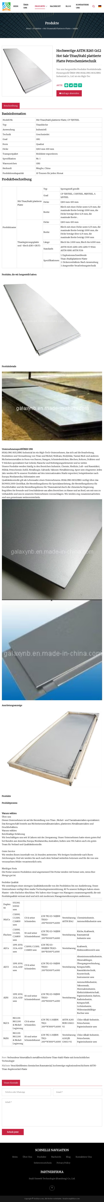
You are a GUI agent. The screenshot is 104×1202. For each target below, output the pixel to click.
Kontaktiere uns (82, 6)
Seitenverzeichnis (43, 1163)
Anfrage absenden (70, 93)
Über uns (25, 6)
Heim (15, 6)
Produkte (40, 6)
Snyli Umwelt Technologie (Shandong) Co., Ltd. (52, 1178)
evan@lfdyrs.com (73, 1199)
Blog (68, 6)
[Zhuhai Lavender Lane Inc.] (6, 6)
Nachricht (55, 6)
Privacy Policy (63, 1163)
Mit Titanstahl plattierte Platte (57, 28)
